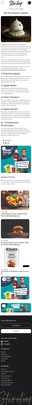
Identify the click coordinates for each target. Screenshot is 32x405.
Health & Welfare (6, 356)
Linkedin (6, 341)
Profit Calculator (6, 385)
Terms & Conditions (16, 399)
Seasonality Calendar (7, 371)
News (21, 9)
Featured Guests (6, 376)
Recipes (3, 352)
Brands (3, 361)
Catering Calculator (7, 382)
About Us (4, 369)
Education (4, 354)
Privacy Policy (26, 399)
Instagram (7, 344)
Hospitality (4, 359)
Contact (3, 374)
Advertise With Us (6, 380)
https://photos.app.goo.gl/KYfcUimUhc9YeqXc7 (13, 70)
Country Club (5, 378)
